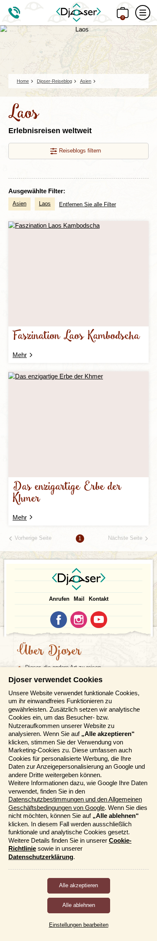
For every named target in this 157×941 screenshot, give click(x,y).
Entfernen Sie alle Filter (87, 204)
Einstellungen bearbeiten (78, 925)
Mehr (20, 354)
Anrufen (59, 599)
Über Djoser (49, 651)
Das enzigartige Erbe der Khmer (67, 493)
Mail (79, 599)
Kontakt (98, 599)
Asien (19, 203)
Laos (45, 203)
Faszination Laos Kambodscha (76, 336)
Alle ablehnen (78, 905)
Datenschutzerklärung (40, 856)
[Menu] (142, 12)
